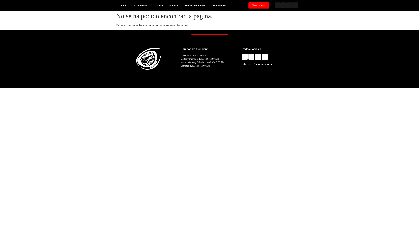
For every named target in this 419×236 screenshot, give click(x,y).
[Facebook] (278, 5)
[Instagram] (283, 5)
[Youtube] (289, 5)
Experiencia (140, 5)
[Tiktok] (295, 5)
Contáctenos (219, 5)
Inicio (124, 5)
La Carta (158, 5)
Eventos (174, 5)
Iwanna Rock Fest (195, 5)
